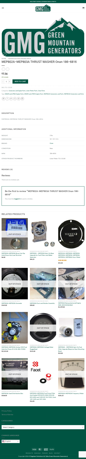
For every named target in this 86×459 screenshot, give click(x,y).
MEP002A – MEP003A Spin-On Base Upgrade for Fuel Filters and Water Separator (42, 255)
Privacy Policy (7, 411)
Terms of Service (7, 414)
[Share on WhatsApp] (3, 98)
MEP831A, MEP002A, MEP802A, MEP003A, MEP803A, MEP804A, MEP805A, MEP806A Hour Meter (69, 255)
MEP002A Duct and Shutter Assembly (42, 303)
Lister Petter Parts (31, 91)
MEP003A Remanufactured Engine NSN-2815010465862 (69, 304)
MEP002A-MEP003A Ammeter (12, 303)
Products (29, 453)
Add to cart (20, 81)
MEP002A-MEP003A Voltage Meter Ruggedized (41, 348)
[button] (3, 7)
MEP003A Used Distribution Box (12, 393)
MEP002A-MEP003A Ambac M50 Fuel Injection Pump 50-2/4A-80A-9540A (14, 348)
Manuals (37, 453)
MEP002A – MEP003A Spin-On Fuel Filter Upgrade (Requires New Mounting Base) (71, 349)
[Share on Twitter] (11, 98)
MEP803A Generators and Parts (74, 94)
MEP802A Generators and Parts (53, 94)
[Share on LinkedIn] (22, 98)
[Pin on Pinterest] (18, 98)
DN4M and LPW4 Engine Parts (33, 94)
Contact (57, 453)
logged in (17, 199)
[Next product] (3, 69)
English (8, 441)
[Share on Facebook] (7, 98)
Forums (45, 453)
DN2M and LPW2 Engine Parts (14, 94)
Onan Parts (41, 91)
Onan (51, 143)
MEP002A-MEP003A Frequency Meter (71, 393)
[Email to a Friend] (15, 98)
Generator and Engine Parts (19, 58)
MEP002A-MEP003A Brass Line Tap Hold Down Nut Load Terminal (13, 254)
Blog (51, 453)
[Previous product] (7, 69)
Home (4, 58)
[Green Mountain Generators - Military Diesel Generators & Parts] (43, 8)
